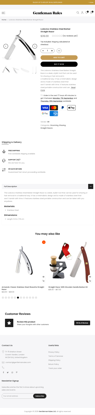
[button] (65, 36)
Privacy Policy (53, 352)
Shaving (62, 125)
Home (4, 20)
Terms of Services (55, 356)
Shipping (55, 42)
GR (48, 122)
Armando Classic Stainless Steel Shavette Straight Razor (23, 288)
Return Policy (53, 364)
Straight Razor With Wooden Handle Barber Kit (68, 287)
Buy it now (59, 64)
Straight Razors (47, 128)
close (91, 2)
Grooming (54, 125)
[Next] (34, 46)
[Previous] (5, 46)
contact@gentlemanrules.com (18, 362)
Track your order (55, 368)
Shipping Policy (54, 360)
